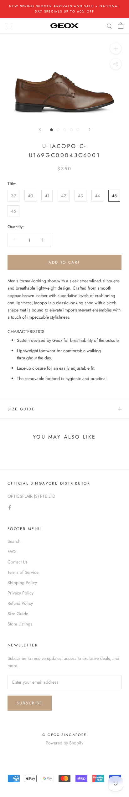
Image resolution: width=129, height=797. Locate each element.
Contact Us (18, 562)
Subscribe (30, 703)
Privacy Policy (21, 593)
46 (13, 211)
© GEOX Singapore (64, 734)
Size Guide (21, 409)
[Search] (109, 25)
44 (97, 196)
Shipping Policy (22, 582)
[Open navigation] (9, 25)
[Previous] (40, 129)
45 (114, 196)
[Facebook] (10, 507)
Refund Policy (20, 603)
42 (63, 196)
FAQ (12, 551)
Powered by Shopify (64, 743)
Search (14, 541)
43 (80, 196)
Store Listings (20, 624)
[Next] (89, 129)
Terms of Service (23, 572)
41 (47, 196)
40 (30, 196)
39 (13, 196)
